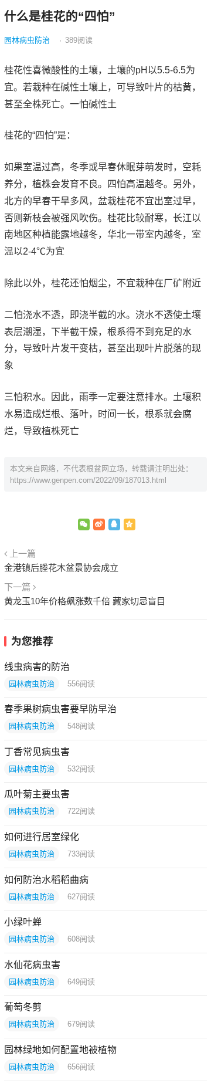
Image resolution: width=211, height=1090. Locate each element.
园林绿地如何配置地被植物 (60, 1050)
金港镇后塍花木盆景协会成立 (61, 568)
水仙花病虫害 (32, 965)
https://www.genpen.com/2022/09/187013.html (88, 480)
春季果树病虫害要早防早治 (60, 709)
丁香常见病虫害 (37, 752)
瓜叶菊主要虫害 (37, 794)
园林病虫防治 (27, 40)
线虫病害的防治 (37, 667)
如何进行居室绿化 (41, 837)
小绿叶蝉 (23, 922)
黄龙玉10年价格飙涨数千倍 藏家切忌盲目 (84, 601)
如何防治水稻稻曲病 (46, 880)
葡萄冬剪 (23, 1007)
